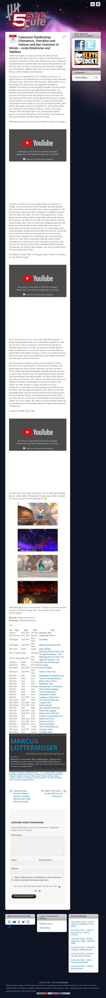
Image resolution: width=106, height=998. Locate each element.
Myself (14, 756)
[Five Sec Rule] (26, 28)
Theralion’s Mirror (46, 729)
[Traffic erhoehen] (64, 994)
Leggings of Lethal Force (49, 697)
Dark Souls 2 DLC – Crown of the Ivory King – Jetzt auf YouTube (82, 932)
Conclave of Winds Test (17, 778)
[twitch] (10, 921)
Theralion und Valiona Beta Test (36, 778)
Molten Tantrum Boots (48, 681)
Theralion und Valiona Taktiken (24, 780)
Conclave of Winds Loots (31, 776)
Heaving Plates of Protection (50, 686)
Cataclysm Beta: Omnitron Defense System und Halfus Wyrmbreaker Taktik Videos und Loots (22, 796)
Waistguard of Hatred (47, 694)
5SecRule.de (63, 982)
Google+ (35, 766)
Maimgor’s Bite (45, 633)
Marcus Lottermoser (34, 744)
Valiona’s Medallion (47, 724)
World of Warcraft (32, 772)
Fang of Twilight (45, 668)
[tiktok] (10, 926)
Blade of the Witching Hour (50, 645)
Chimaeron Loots (40, 774)
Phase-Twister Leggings (48, 689)
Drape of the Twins (46, 719)
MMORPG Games (46, 924)
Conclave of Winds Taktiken (50, 776)
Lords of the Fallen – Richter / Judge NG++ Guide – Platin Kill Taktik (82, 941)
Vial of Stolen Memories (48, 727)
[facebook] (19, 921)
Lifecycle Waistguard (47, 692)
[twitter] (23, 921)
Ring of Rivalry (45, 649)
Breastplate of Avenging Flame (51, 676)
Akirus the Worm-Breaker (49, 662)
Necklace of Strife (46, 721)
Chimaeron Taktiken (15, 776)
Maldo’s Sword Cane (47, 672)
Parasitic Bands (45, 705)
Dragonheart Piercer (47, 636)
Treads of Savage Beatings (50, 678)
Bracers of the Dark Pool (49, 713)
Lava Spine (43, 665)
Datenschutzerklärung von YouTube (44, 154)
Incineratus (43, 640)
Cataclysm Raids (49, 772)
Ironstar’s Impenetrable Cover (51, 716)
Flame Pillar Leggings (47, 711)
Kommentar (17, 835)
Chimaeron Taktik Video (54, 774)
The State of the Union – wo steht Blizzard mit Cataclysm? (51, 793)
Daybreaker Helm (46, 684)
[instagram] (28, 921)
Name (14, 860)
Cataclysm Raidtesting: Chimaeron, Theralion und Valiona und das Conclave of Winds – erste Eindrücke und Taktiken (34, 44)
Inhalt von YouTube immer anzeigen (39, 159)
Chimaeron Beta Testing (25, 774)
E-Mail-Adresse (46, 860)
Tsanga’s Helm (45, 703)
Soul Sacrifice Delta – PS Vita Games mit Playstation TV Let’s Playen (82, 924)
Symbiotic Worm (45, 732)
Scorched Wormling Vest (49, 700)
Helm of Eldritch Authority (49, 708)
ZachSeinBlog (44, 928)
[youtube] (14, 921)
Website (14, 869)
